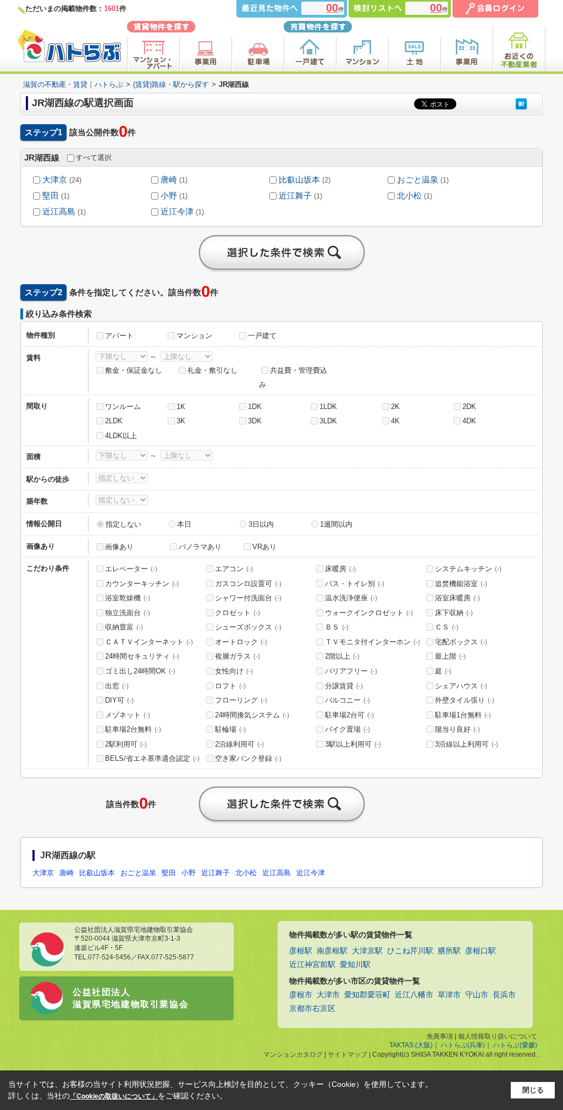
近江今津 (177, 211)
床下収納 (454, 613)
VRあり (264, 547)
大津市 (328, 995)
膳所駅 (449, 951)
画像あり (119, 547)
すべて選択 (94, 157)
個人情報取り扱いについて (497, 1036)
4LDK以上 (121, 436)
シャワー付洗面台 (248, 598)
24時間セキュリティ (142, 656)
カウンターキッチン (142, 583)
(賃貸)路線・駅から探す (171, 84)
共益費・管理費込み (293, 377)
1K (180, 406)
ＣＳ (447, 627)
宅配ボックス (461, 642)
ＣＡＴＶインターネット (149, 642)
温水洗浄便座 (351, 598)
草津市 (449, 995)
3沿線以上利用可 (466, 744)
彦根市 (300, 995)
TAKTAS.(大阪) (411, 1045)
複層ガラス (237, 656)
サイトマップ (347, 1054)
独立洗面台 (127, 613)
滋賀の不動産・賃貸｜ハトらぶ (73, 84)
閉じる (533, 1090)
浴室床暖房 (457, 598)
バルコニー (347, 700)
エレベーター (131, 569)
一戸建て (262, 336)
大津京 (54, 179)
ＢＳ (337, 627)
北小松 (409, 195)
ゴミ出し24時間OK (140, 671)
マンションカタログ (293, 1054)
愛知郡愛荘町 (367, 995)
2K (395, 406)
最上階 (450, 656)
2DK (469, 406)
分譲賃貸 (344, 686)
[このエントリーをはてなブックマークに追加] (521, 104)
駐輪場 (230, 729)
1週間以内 (336, 524)
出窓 (117, 686)
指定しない (123, 524)
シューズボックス (248, 627)
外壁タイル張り (464, 700)
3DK (255, 421)
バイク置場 (347, 729)
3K (180, 421)
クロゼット (237, 613)
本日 (184, 524)
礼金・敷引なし (212, 370)
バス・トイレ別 (354, 583)
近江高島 (58, 211)
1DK (255, 406)
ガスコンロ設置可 (248, 583)
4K (395, 421)
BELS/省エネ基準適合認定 (152, 758)
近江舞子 (295, 195)
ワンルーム (123, 406)
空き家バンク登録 (248, 758)
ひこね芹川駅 (410, 951)
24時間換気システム (252, 715)
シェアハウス (461, 686)
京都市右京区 (312, 1008)
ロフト (230, 686)
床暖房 (340, 569)
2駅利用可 (126, 744)
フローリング (241, 700)
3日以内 (261, 524)
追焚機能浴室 (461, 583)
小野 (169, 195)
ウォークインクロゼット (369, 613)
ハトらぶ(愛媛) (515, 1045)
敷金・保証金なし (133, 370)
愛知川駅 (355, 964)
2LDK (114, 421)
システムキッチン (468, 569)
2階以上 (342, 656)
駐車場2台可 (349, 715)
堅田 (50, 195)
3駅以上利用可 (353, 744)
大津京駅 (367, 951)
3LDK (328, 421)
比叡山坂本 (299, 179)
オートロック (241, 642)
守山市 (476, 995)
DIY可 (119, 700)
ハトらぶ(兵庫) (463, 1045)
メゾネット (127, 715)
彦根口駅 (480, 951)
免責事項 (440, 1036)
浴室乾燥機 (127, 598)
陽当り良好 (457, 729)
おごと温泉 (417, 179)
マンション (194, 336)
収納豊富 (124, 627)
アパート (119, 336)
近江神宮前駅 (312, 964)
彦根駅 (300, 951)
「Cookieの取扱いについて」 (114, 1096)
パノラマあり (200, 547)
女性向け (234, 671)
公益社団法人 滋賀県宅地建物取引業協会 (131, 998)
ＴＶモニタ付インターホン (372, 642)
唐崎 (169, 179)
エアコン (234, 569)
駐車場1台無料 (463, 715)
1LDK (328, 406)
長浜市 (504, 995)
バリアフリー (351, 671)
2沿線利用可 (239, 744)
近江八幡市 (414, 995)
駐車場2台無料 (133, 729)
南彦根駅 (332, 951)
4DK (469, 421)
